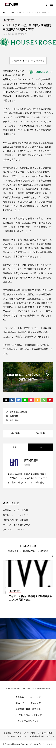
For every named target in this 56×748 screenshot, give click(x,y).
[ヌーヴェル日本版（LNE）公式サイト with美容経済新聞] (11, 4)
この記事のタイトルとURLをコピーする (28, 61)
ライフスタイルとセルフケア (16, 525)
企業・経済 (14, 420)
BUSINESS (14, 416)
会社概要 (7, 733)
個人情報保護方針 (37, 736)
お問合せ (50, 736)
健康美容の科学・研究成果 (15, 520)
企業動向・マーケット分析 (15, 510)
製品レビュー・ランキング (15, 515)
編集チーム (22, 736)
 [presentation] (51, 556)
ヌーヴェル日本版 (45, 733)
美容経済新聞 (21, 412)
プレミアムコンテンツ (13, 529)
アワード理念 (29, 733)
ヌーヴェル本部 (8, 736)
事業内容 (17, 733)
